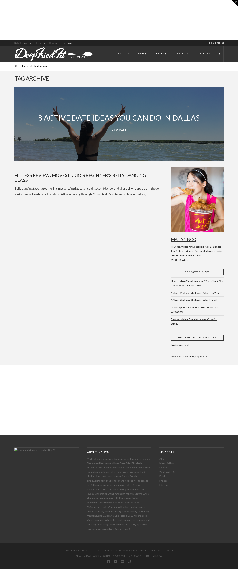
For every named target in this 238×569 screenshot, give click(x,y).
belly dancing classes (38, 66)
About (162, 458)
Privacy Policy (130, 551)
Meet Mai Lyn (166, 463)
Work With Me (167, 471)
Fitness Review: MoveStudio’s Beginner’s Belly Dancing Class (80, 178)
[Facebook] (210, 43)
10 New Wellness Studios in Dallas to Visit (194, 300)
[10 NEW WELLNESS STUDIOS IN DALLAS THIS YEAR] (0, 19)
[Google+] (218, 43)
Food (162, 476)
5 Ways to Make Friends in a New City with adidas (194, 321)
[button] (234, 3)
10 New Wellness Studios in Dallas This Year (195, 292)
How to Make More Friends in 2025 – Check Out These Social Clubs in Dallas (197, 283)
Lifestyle (164, 485)
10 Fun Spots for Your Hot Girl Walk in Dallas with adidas (195, 309)
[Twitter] (214, 43)
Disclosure (167, 551)
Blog (23, 66)
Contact (163, 467)
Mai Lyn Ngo (183, 239)
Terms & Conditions (150, 551)
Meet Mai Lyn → (180, 259)
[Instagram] (222, 43)
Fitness (163, 480)
